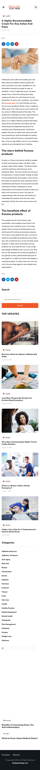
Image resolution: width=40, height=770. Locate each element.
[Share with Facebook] (3, 44)
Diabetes (5, 580)
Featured (5, 588)
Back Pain (5, 563)
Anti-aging (6, 559)
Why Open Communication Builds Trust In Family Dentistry (19, 443)
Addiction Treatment (10, 555)
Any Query (6, 755)
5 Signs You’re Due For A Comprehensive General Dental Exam (19, 530)
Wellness (5, 640)
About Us (16, 755)
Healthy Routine (8, 608)
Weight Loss (6, 636)
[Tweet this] (8, 44)
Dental (4, 576)
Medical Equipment (9, 612)
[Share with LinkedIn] (12, 44)
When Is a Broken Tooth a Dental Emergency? (16, 486)
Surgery (5, 632)
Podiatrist (5, 628)
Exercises (5, 584)
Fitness (4, 592)
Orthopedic (6, 620)
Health (4, 604)
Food (4, 596)
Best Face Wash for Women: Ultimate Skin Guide (19, 355)
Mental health (7, 616)
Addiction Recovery (9, 551)
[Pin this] (16, 44)
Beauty (4, 567)
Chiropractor (7, 571)
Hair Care (5, 600)
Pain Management (9, 624)
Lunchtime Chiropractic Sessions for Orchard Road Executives (17, 399)
